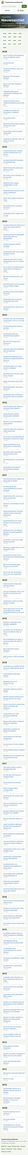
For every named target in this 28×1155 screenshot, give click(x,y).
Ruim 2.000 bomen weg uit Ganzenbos (11, 649)
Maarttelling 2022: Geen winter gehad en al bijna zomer (12, 453)
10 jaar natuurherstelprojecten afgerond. (12, 1062)
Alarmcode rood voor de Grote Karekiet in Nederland (12, 1027)
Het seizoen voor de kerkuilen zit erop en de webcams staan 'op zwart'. (13, 631)
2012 (14, 44)
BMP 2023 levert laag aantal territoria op (11, 342)
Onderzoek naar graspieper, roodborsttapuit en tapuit (11, 882)
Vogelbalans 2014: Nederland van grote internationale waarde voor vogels (13, 979)
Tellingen (22, 1146)
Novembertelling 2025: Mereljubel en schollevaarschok (13, 161)
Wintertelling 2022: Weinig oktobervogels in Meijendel (11, 415)
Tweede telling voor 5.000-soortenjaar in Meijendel (11, 714)
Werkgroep (9, 1149)
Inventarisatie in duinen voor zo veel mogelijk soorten (13, 850)
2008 (4, 47)
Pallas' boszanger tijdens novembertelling (10, 789)
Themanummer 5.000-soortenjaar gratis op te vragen (13, 602)
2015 (19, 40)
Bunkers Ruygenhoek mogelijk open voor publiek (13, 834)
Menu (22, 10)
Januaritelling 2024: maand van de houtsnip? (13, 307)
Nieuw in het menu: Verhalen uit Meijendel (12, 84)
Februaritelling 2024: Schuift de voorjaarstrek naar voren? (12, 300)
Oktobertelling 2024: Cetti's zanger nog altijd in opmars (13, 252)
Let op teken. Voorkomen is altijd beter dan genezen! (13, 540)
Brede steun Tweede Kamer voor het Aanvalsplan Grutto (14, 548)
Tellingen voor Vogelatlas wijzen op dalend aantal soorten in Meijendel (13, 1003)
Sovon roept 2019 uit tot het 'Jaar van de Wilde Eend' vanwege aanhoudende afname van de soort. (13, 610)
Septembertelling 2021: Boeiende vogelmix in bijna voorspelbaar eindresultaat (13, 513)
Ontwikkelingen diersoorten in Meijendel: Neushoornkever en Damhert (12, 1090)
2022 (4, 37)
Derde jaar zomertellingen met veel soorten (13, 504)
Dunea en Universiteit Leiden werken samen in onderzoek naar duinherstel (14, 706)
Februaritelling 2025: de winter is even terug (13, 206)
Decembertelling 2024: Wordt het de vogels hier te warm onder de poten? (14, 227)
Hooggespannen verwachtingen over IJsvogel (12, 966)
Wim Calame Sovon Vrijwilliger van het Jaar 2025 (13, 176)
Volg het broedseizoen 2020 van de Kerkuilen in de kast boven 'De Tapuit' (13, 593)
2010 (19, 44)
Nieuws (3, 1149)
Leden (14, 1149)
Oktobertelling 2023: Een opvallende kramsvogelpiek (11, 334)
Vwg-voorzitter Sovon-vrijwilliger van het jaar (13, 987)
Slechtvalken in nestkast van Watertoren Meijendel (11, 730)
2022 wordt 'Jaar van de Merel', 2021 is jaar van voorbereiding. (12, 573)
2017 (9, 40)
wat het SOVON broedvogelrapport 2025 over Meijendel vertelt (13, 56)
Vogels (9, 1146)
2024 (15, 33)
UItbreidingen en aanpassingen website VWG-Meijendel (12, 857)
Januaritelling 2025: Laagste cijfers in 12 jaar (13, 214)
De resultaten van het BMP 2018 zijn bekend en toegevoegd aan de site (13, 667)
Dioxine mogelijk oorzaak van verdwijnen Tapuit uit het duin (12, 1035)
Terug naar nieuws (5, 17)
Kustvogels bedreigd (9, 1119)
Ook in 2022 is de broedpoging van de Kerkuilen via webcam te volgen (13, 437)
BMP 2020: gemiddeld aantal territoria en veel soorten (11, 565)
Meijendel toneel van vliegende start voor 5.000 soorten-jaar (14, 756)
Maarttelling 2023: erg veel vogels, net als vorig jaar (13, 374)
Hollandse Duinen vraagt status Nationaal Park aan (12, 584)
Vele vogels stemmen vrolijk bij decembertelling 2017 (12, 768)
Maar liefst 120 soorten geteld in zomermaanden (12, 422)
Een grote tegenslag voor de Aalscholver (11, 1112)
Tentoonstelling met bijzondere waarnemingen (12, 737)
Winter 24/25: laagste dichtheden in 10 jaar (13, 199)
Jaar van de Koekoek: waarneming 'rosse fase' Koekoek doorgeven (13, 842)
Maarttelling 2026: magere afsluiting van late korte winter (14, 124)
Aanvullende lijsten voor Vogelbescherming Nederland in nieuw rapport (12, 866)
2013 (9, 44)
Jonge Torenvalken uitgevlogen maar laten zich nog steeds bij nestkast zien (12, 826)
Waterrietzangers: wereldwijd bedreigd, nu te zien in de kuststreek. (11, 1100)
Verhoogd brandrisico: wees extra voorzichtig (13, 69)
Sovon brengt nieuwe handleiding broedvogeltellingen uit (13, 874)
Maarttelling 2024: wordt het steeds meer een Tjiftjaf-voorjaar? (13, 285)
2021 (9, 37)
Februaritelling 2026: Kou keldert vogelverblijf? (12, 132)
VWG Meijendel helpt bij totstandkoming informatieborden (13, 941)
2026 (4, 33)
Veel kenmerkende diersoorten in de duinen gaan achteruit (13, 889)
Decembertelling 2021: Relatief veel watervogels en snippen (13, 479)
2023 (20, 33)
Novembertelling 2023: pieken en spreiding (13, 327)
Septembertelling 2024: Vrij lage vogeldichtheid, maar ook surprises (13, 260)
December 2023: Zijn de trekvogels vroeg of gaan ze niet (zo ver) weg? (13, 319)
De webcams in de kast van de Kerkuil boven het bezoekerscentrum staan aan (14, 557)
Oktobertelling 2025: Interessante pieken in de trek (13, 168)
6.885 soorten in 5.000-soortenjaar (13, 656)
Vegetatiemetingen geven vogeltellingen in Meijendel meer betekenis (12, 93)
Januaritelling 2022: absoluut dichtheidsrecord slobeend (11, 468)
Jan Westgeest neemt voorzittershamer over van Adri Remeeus (12, 950)
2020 (14, 37)
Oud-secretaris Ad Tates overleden (13, 744)
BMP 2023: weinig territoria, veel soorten (12, 277)
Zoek (24, 6)
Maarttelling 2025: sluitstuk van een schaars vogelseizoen (13, 191)
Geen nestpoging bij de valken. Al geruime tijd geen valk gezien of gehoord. (13, 641)
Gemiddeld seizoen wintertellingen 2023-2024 (13, 292)
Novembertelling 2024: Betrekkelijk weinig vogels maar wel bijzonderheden (13, 236)
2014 (4, 44)
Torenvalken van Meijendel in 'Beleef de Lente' (14, 959)
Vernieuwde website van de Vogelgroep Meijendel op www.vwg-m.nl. (14, 102)
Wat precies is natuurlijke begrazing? (14, 1073)
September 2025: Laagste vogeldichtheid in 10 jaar (11, 184)
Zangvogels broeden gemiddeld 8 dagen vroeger (13, 995)
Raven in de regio (8, 1078)
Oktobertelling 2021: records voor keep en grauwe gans (13, 497)
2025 (9, 33)
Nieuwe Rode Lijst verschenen (12, 782)
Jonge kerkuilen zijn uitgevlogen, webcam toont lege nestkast (13, 916)
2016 (14, 40)
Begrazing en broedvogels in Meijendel (11, 77)
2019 (19, 37)
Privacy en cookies (6, 1151)
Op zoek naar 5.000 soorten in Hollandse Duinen (12, 775)
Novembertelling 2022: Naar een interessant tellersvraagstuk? (12, 407)
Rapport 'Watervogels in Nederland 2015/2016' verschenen (13, 722)
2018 (4, 40)
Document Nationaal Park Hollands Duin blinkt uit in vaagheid (13, 812)
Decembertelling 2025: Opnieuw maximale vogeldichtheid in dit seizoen (12, 152)
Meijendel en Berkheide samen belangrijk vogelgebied (12, 623)
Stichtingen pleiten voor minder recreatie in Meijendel (12, 367)
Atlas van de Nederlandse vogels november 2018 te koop (12, 804)
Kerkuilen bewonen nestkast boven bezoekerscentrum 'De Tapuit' (13, 697)
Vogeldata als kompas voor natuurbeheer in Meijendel (11, 111)
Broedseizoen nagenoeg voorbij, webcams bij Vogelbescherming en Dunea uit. (13, 358)
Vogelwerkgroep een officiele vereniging (12, 245)
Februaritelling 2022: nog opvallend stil (13, 460)
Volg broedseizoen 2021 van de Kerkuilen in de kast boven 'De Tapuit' (12, 522)
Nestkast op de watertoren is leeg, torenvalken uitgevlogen (13, 909)
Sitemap (19, 1149)
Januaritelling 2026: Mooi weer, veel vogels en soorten (13, 140)
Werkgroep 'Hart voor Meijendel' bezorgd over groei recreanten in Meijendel (13, 532)
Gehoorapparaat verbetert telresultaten (11, 1047)
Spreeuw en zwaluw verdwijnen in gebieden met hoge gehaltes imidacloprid (13, 1019)
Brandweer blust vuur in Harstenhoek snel (10, 682)
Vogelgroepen (16, 1146)
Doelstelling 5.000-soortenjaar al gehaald (13, 690)
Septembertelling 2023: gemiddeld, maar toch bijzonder (13, 350)
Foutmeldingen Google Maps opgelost (11, 674)
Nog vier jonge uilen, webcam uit (13, 818)
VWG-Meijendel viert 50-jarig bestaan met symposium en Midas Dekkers (13, 1126)
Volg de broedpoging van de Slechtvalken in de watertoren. (12, 445)
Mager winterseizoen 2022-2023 (13, 381)
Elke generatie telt (8, 63)
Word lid (7, 10)
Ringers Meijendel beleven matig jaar (14, 749)
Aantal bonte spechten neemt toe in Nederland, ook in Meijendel (13, 1010)
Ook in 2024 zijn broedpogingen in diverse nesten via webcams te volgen (13, 268)
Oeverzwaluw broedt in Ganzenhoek (14, 923)
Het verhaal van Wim (9, 118)
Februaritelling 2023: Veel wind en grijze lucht (13, 388)
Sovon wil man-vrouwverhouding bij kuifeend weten (13, 901)
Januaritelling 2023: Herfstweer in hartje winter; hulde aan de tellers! (13, 395)
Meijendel (3, 1146)
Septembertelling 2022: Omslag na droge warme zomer (13, 430)
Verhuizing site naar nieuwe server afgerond (13, 796)
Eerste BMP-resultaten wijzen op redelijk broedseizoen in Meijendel (13, 934)
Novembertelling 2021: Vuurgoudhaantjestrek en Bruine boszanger (12, 488)
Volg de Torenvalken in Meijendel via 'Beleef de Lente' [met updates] (14, 1054)
